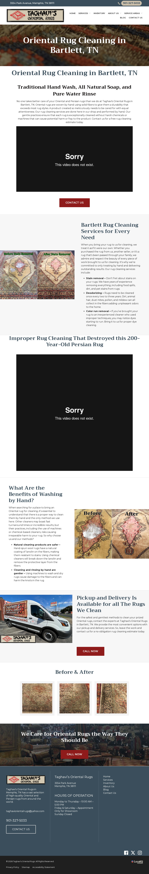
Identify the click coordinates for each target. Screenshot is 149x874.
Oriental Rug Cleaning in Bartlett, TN (74, 45)
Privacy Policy (12, 867)
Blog (123, 17)
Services (83, 13)
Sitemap (26, 867)
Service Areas (132, 13)
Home (73, 13)
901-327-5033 (16, 820)
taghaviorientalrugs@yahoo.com (25, 811)
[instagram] (140, 853)
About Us (113, 13)
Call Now (90, 651)
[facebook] (126, 853)
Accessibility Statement (43, 867)
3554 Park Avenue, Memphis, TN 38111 (32, 3)
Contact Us (135, 17)
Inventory (99, 13)
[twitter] (133, 853)
